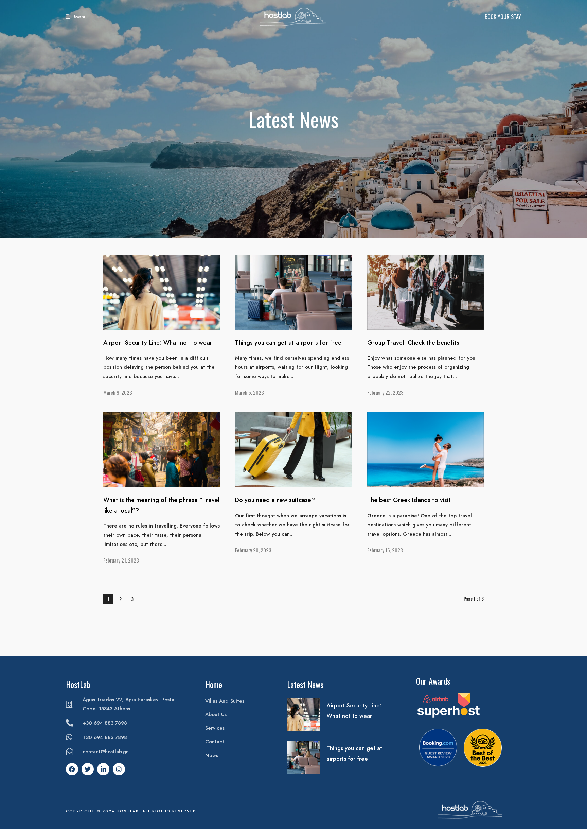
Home (213, 684)
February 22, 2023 (385, 392)
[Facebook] (72, 769)
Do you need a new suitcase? (275, 500)
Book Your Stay (503, 17)
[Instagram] (119, 769)
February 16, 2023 (385, 550)
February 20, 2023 (253, 550)
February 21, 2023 (121, 560)
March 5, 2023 (249, 392)
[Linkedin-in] (103, 769)
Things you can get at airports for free (288, 342)
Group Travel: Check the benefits (413, 342)
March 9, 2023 (117, 392)
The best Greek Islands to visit (409, 500)
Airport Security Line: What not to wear (157, 342)
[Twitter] (88, 769)
